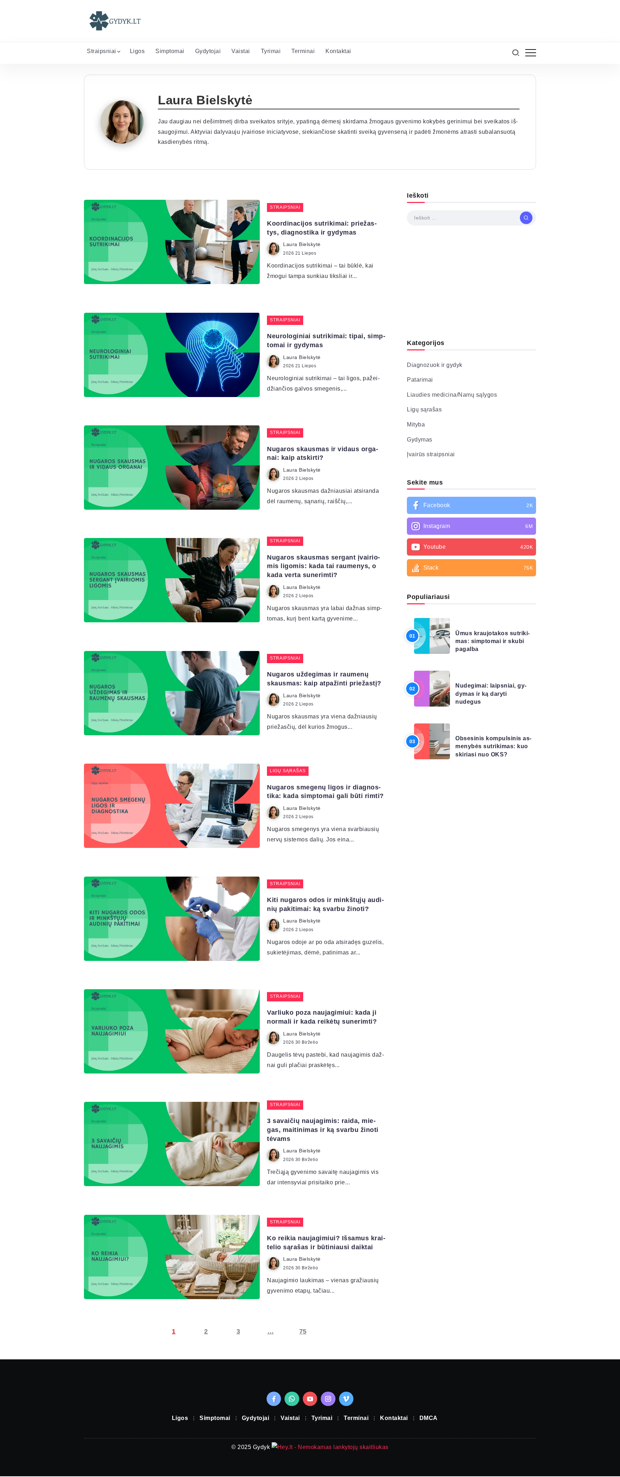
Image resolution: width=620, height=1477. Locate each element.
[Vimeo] (346, 1399)
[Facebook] (471, 505)
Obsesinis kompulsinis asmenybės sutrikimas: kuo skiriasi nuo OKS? (493, 746)
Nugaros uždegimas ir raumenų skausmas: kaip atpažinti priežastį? (324, 679)
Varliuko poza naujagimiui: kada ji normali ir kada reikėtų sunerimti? (322, 1017)
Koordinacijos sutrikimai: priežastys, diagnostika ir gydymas (322, 228)
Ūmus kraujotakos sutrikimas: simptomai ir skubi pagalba (492, 641)
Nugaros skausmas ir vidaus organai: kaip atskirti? (322, 453)
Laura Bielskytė (302, 244)
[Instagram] (471, 526)
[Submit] (526, 218)
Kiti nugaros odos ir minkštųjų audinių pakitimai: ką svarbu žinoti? (325, 904)
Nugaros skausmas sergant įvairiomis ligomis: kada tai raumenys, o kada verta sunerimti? (323, 566)
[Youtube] (471, 547)
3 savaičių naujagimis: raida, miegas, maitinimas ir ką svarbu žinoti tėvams (323, 1129)
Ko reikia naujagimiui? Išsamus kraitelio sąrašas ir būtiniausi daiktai (326, 1243)
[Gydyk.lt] (114, 20)
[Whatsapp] (292, 1399)
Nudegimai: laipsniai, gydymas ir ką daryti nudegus (490, 694)
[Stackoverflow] (471, 567)
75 (302, 1331)
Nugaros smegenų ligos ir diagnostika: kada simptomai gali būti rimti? (325, 792)
